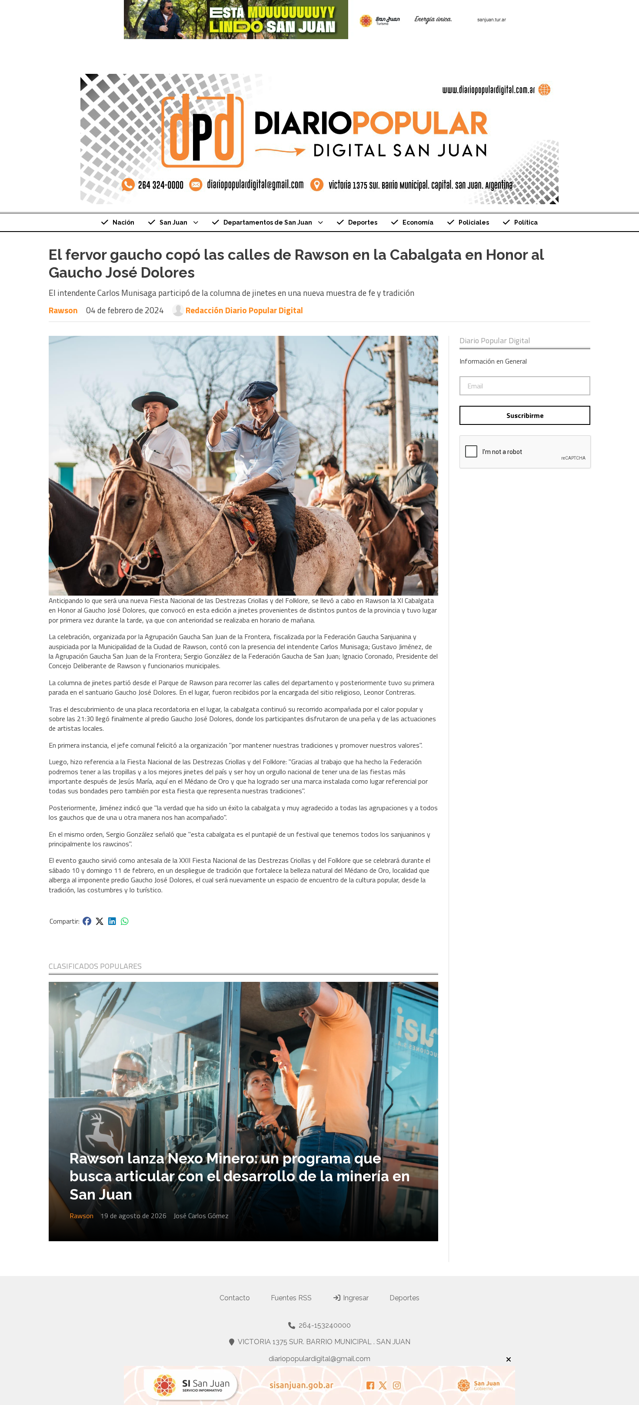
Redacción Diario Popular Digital (244, 310)
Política (526, 222)
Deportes (362, 222)
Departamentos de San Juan (267, 222)
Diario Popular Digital (494, 340)
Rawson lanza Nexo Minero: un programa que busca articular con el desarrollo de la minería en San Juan (240, 1176)
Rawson (63, 310)
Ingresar (355, 1298)
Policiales (474, 222)
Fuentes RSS (291, 1298)
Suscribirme (525, 415)
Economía (418, 222)
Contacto (235, 1298)
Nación (123, 222)
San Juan (173, 222)
